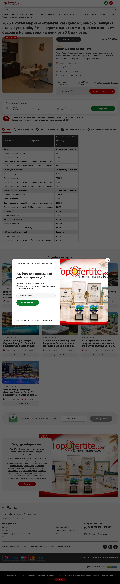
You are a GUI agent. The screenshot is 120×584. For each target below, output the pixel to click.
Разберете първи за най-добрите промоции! (34, 275)
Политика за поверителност (42, 320)
